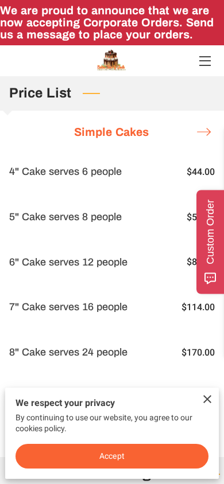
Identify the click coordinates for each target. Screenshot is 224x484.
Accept (112, 455)
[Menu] (204, 61)
